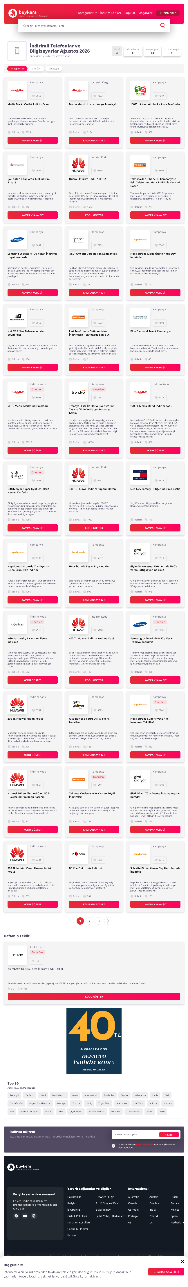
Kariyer (71, 1235)
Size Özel (36, 68)
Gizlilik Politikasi (77, 1216)
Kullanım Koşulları (78, 1222)
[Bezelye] (17, 165)
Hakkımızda (74, 1197)
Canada (133, 1203)
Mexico (175, 1209)
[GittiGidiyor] (17, 475)
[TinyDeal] (140, 90)
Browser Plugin (105, 1197)
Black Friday (103, 1209)
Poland (153, 1216)
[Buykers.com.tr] (28, 13)
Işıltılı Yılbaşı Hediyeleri (110, 1216)
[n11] (78, 854)
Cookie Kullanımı (77, 1229)
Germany (133, 1209)
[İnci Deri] (78, 239)
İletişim (71, 1203)
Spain (174, 1216)
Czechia (154, 1203)
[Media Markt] (17, 90)
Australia (133, 1197)
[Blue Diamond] (140, 317)
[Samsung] (17, 239)
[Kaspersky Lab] (17, 624)
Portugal (133, 1216)
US (129, 1222)
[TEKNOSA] (140, 165)
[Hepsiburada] (140, 239)
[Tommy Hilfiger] (140, 475)
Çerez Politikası (145, 1144)
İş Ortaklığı (74, 1209)
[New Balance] (17, 317)
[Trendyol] (78, 392)
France (175, 1203)
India (152, 1209)
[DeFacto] (17, 955)
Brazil (174, 1197)
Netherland (178, 1222)
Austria (153, 1197)
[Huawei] (78, 165)
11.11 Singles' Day (107, 1203)
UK (151, 1222)
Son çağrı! (54, 68)
